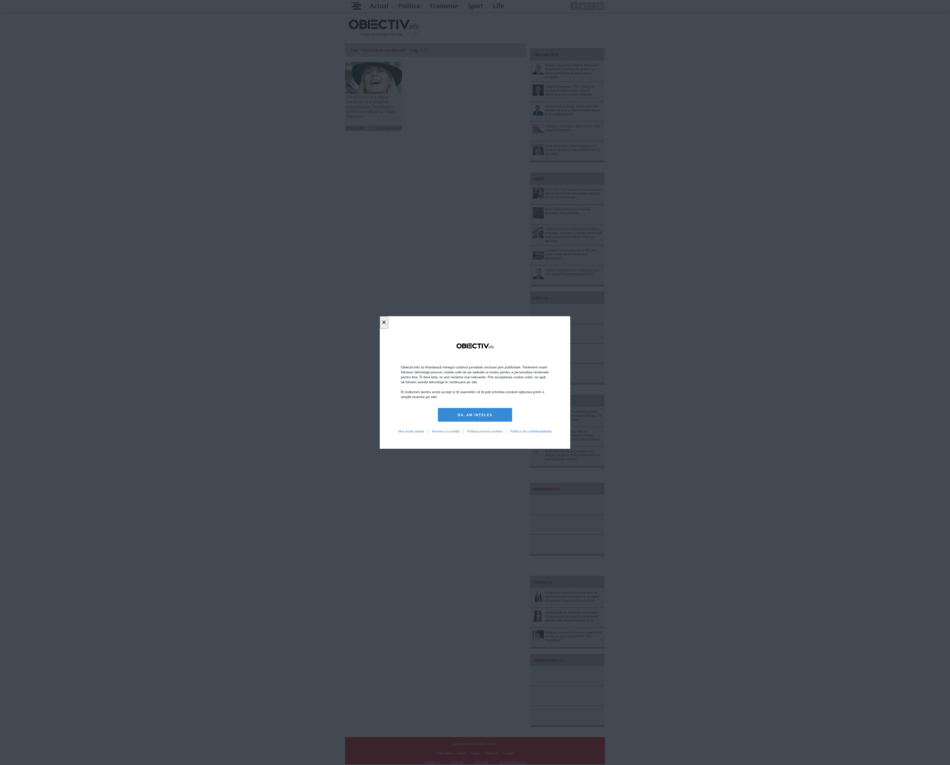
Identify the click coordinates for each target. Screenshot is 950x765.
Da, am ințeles (475, 415)
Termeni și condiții (445, 431)
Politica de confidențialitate (531, 431)
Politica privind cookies (484, 431)
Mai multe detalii (411, 431)
